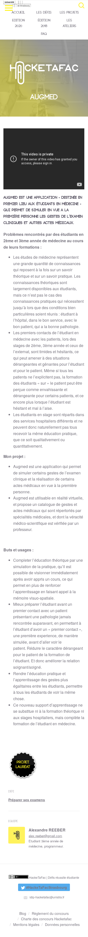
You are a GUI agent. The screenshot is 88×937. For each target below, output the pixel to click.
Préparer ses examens (26, 799)
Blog (22, 913)
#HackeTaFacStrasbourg (42, 888)
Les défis (44, 12)
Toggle (81, 5)
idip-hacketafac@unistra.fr (46, 897)
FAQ (44, 34)
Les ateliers (69, 23)
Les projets (69, 12)
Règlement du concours (50, 913)
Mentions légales (26, 924)
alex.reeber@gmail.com (45, 835)
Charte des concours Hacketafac (46, 918)
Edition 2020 (18, 23)
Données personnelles (62, 924)
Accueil (18, 12)
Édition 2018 (44, 23)
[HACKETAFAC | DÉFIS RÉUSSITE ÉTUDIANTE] (26, 4)
